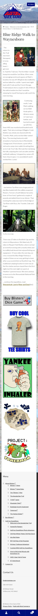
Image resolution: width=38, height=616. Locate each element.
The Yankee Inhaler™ (16, 514)
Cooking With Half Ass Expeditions (21, 548)
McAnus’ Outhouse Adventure (19, 544)
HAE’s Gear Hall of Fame (18, 557)
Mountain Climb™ (15, 503)
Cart (29, 611)
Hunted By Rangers (16, 526)
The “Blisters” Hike (16, 492)
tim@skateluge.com (9, 580)
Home (7, 26)
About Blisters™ (10, 483)
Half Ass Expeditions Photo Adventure (22, 530)
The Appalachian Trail (17, 496)
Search (19, 613)
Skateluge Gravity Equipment (19, 507)
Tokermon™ (14, 510)
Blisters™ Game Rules (17, 489)
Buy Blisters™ (9, 517)
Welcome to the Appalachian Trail (19, 26)
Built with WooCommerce (21, 606)
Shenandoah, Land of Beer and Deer (16, 285)
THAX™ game (14, 500)
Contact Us (9, 564)
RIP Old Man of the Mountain (19, 541)
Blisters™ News (15, 485)
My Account (6, 613)
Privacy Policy (7, 606)
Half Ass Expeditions (12, 521)
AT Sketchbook (15, 561)
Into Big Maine (15, 537)
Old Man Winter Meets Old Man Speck (22, 534)
